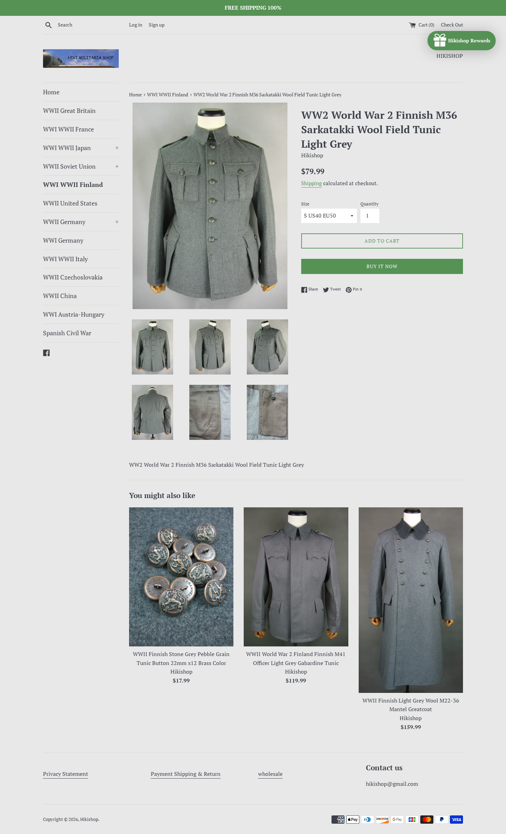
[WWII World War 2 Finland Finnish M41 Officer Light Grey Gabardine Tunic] (296, 576)
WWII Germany (81, 222)
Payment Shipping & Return (186, 774)
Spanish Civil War (67, 333)
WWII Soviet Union (81, 166)
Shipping (311, 183)
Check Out (452, 24)
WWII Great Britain (69, 110)
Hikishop (89, 819)
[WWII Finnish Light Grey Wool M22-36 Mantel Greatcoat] (411, 600)
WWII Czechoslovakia (73, 277)
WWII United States (70, 203)
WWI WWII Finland (73, 184)
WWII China (60, 296)
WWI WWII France (68, 129)
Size (305, 204)
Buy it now (382, 266)
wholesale (270, 774)
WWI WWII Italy (65, 259)
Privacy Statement (65, 774)
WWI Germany (63, 240)
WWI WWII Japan (81, 148)
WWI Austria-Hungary (73, 314)
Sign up (157, 24)
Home (51, 92)
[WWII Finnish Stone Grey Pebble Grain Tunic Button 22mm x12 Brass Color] (181, 576)
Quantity (369, 204)
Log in (135, 24)
